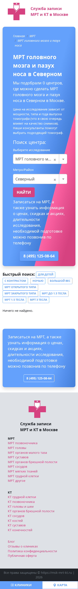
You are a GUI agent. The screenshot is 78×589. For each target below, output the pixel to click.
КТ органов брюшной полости (31, 511)
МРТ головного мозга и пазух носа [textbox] (40, 159)
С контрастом (15, 281)
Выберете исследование (31, 150)
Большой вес (60, 281)
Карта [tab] (61, 585)
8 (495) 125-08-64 (39, 256)
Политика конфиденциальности (32, 551)
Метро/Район (23, 170)
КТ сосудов (16, 516)
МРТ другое (16, 481)
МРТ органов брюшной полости (32, 462)
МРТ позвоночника (22, 443)
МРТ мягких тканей (22, 471)
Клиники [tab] (23, 585)
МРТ (32, 36)
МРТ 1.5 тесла (14, 300)
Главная (19, 36)
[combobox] (40, 159)
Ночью (37, 281)
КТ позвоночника (21, 502)
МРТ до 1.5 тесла (54, 293)
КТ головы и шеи (21, 506)
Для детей (45, 274)
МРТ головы (17, 448)
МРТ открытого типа (20, 287)
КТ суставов (17, 525)
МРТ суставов (18, 457)
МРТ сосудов (17, 466)
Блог (11, 541)
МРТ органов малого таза (27, 453)
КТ (10, 492)
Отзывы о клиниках (23, 546)
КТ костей (15, 521)
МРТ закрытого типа (20, 293)
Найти (24, 192)
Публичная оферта (22, 556)
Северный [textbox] (35, 179)
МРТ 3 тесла (38, 300)
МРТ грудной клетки (23, 476)
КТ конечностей (20, 530)
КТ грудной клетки (22, 497)
